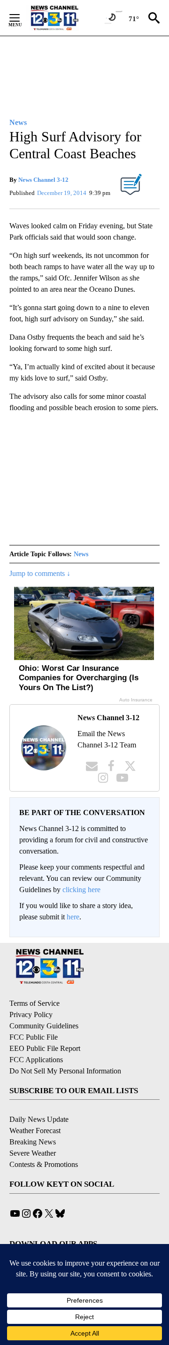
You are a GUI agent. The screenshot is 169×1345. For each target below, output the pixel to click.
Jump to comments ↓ (39, 573)
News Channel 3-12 (43, 179)
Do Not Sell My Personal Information (65, 1071)
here (73, 917)
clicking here (81, 890)
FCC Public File (33, 1037)
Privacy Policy (31, 1014)
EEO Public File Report (44, 1048)
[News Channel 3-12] (66, 18)
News (81, 554)
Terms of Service (34, 1003)
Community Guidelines (43, 1026)
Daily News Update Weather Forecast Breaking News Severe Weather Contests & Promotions (43, 1141)
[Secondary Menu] (21, 18)
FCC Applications (36, 1060)
